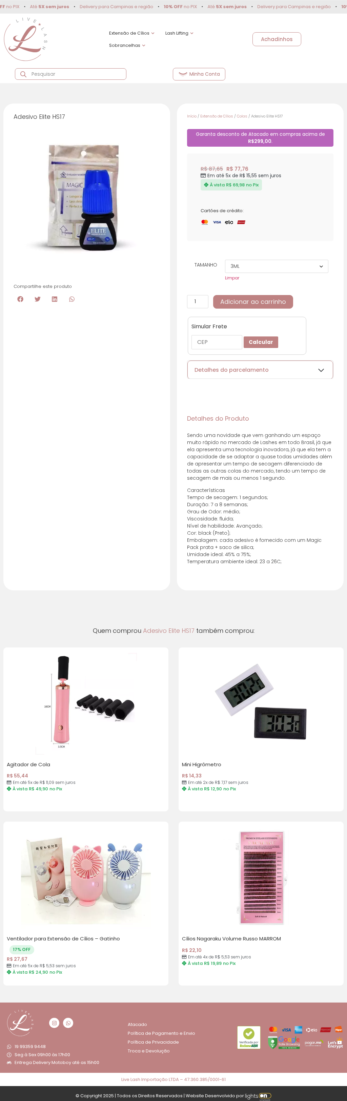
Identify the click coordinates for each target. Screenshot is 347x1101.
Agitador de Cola (28, 764)
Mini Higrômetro (201, 764)
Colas (242, 116)
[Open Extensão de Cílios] (153, 33)
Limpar (232, 278)
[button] (20, 299)
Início (192, 116)
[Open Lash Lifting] (191, 33)
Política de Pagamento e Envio (161, 1033)
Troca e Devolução (149, 1051)
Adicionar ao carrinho (253, 301)
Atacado (137, 1024)
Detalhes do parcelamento (232, 370)
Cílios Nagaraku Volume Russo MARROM (231, 938)
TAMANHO (206, 264)
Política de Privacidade (153, 1042)
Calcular (261, 342)
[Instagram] (54, 1023)
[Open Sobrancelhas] (143, 45)
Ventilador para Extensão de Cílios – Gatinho (63, 938)
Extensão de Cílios (216, 116)
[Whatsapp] (68, 1023)
